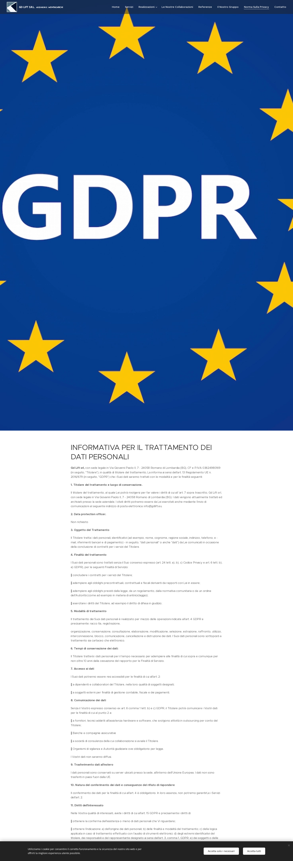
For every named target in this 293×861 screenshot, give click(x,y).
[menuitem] (116, 7)
